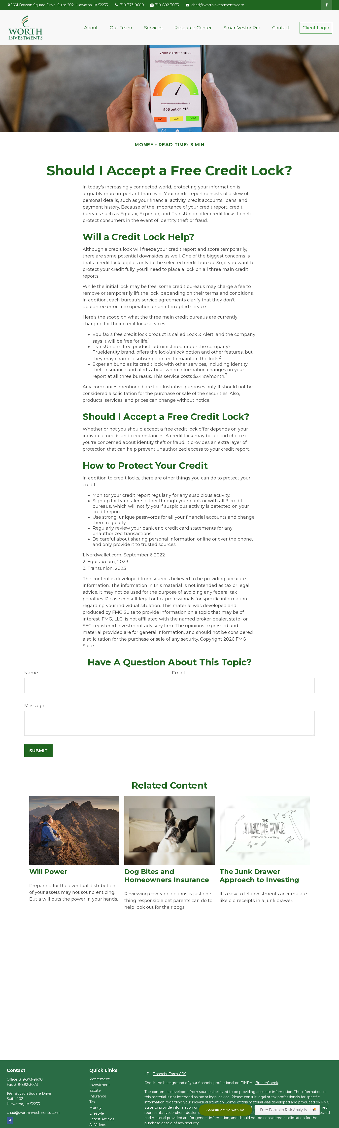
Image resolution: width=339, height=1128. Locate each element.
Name (31, 673)
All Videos (97, 1125)
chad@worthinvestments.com (217, 5)
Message (34, 705)
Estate (95, 1090)
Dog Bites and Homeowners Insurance (166, 876)
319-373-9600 (132, 5)
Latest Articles (101, 1119)
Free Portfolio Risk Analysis (284, 1110)
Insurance (97, 1096)
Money (95, 1107)
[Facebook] (326, 5)
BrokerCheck (266, 1083)
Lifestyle (96, 1113)
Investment (99, 1085)
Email (178, 673)
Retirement (99, 1079)
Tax (92, 1102)
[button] (91, 28)
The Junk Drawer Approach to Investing (259, 876)
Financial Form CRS (169, 1074)
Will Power (48, 872)
